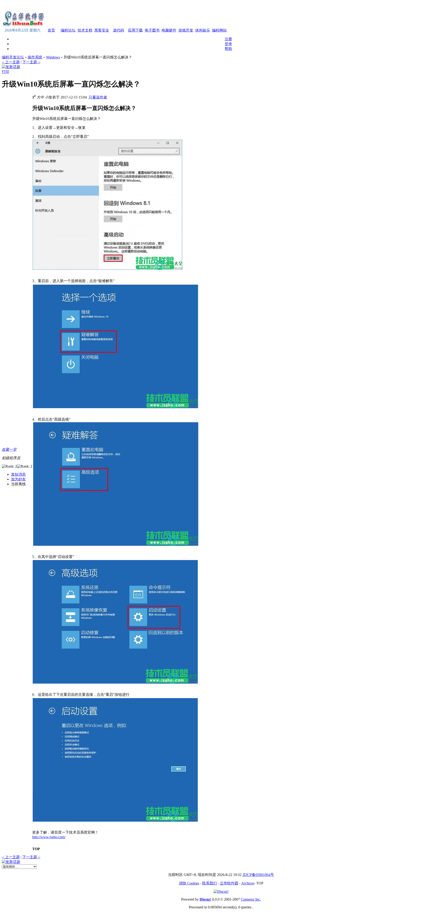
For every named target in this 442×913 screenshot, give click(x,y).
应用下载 (135, 30)
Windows (53, 57)
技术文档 (85, 30)
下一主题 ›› (31, 62)
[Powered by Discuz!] (221, 891)
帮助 (228, 49)
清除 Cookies (189, 883)
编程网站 (219, 30)
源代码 (118, 30)
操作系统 (35, 57)
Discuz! (205, 899)
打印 (5, 72)
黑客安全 (101, 30)
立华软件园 (229, 883)
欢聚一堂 (9, 449)
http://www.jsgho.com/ (48, 837)
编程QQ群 (222, 5)
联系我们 (209, 883)
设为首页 (189, 5)
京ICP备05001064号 (258, 875)
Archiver (247, 883)
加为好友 (18, 479)
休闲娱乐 (202, 30)
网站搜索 (205, 5)
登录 (228, 44)
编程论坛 (68, 30)
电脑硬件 (169, 30)
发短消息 (18, 474)
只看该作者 (98, 97)
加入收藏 (174, 5)
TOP (36, 849)
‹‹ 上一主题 (11, 62)
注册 (228, 39)
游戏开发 (185, 30)
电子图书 (152, 30)
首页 (51, 30)
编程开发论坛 (13, 57)
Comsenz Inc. (251, 899)
